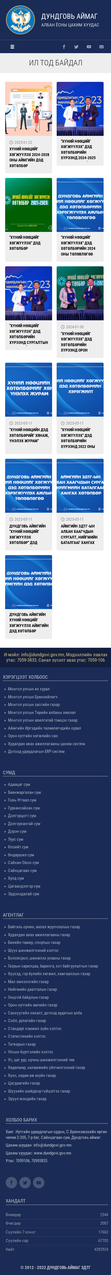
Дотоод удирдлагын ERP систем (36, 751)
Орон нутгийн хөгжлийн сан (33, 735)
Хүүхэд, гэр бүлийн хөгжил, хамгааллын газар (49, 973)
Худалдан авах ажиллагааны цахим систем (46, 743)
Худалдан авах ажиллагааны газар (39, 934)
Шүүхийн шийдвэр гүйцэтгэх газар (39, 1091)
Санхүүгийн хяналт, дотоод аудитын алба (45, 1013)
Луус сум (15, 839)
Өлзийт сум (18, 847)
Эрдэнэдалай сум (23, 893)
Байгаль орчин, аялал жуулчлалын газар (44, 926)
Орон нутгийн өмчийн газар (32, 1005)
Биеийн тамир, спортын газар (34, 942)
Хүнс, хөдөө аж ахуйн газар (32, 1075)
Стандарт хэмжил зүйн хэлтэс (34, 1028)
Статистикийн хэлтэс (27, 1036)
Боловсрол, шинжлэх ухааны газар (39, 958)
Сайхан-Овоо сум (23, 862)
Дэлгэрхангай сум (24, 823)
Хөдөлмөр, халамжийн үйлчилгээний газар (46, 1067)
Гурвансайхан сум (24, 808)
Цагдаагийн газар (24, 1083)
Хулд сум (16, 878)
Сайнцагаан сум (22, 870)
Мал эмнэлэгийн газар (28, 981)
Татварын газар (22, 1044)
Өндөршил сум (21, 854)
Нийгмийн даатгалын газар (32, 989)
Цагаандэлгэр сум (24, 886)
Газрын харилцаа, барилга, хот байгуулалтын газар (53, 966)
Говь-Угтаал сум (22, 800)
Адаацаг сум (19, 784)
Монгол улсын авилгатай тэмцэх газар (42, 720)
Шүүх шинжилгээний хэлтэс (33, 950)
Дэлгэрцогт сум (22, 815)
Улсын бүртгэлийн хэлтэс (30, 1051)
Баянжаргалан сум (24, 792)
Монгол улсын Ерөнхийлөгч (32, 696)
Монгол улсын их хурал (29, 689)
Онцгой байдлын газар (28, 997)
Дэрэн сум (17, 831)
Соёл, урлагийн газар (27, 1020)
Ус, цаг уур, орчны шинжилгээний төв (41, 1059)
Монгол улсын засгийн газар (34, 704)
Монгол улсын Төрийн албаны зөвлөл (42, 712)
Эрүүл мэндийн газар (27, 1098)
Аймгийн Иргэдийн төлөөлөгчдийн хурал (44, 728)
